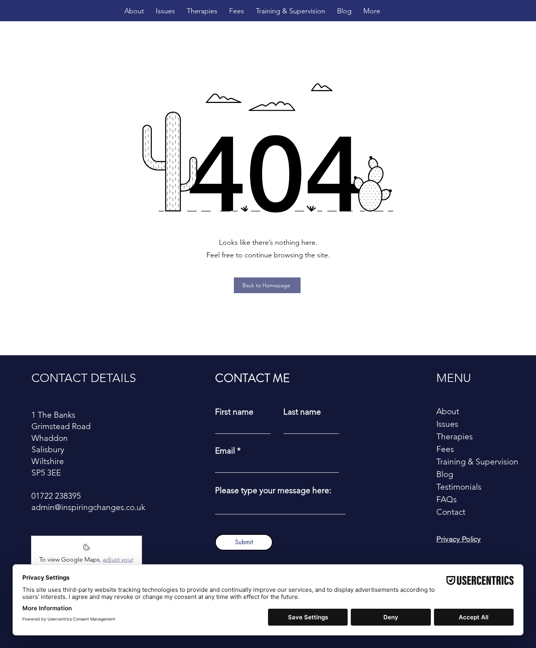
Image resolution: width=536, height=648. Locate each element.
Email (225, 450)
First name (234, 412)
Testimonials (458, 487)
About (447, 411)
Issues (447, 424)
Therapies (454, 436)
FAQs (446, 499)
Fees (445, 449)
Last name (302, 412)
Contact (450, 512)
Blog (444, 474)
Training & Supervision (473, 461)
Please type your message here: (273, 490)
